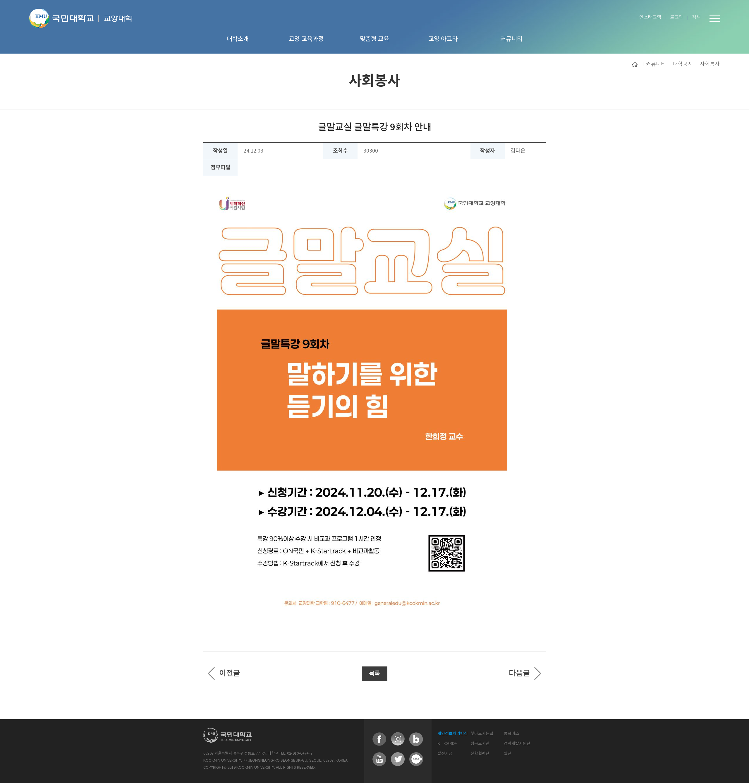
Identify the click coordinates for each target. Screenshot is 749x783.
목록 (374, 673)
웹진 (507, 753)
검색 (696, 17)
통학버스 (511, 733)
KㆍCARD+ (447, 743)
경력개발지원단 (517, 743)
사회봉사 (710, 64)
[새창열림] (379, 739)
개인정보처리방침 (452, 733)
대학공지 (683, 64)
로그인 (676, 17)
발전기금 (445, 753)
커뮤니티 (656, 64)
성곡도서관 (479, 743)
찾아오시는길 (481, 733)
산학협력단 (479, 753)
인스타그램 (650, 17)
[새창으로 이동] (64, 25)
